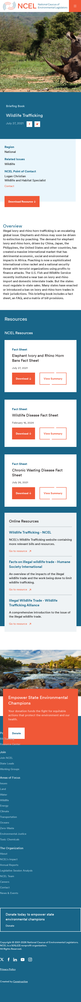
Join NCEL (6, 757)
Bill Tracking (7, 738)
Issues (3, 783)
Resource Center (10, 744)
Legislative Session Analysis (16, 870)
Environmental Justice (13, 833)
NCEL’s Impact (9, 859)
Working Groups (9, 769)
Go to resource (18, 550)
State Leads (7, 763)
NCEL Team (7, 876)
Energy (4, 805)
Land (3, 788)
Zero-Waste (7, 828)
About (3, 853)
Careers (4, 881)
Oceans (4, 822)
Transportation (8, 816)
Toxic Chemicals (9, 839)
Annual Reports (9, 864)
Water (3, 794)
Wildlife (4, 800)
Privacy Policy (8, 969)
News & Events (9, 893)
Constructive (20, 981)
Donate (16, 733)
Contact (9, 186)
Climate (4, 811)
